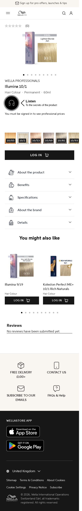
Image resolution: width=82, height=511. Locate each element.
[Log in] (71, 13)
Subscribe (56, 487)
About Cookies (56, 480)
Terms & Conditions (32, 480)
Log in (36, 155)
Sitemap (11, 480)
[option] (23, 74)
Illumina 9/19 (14, 284)
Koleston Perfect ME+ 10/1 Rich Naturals (57, 287)
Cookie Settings (16, 487)
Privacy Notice (38, 487)
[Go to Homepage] (22, 13)
